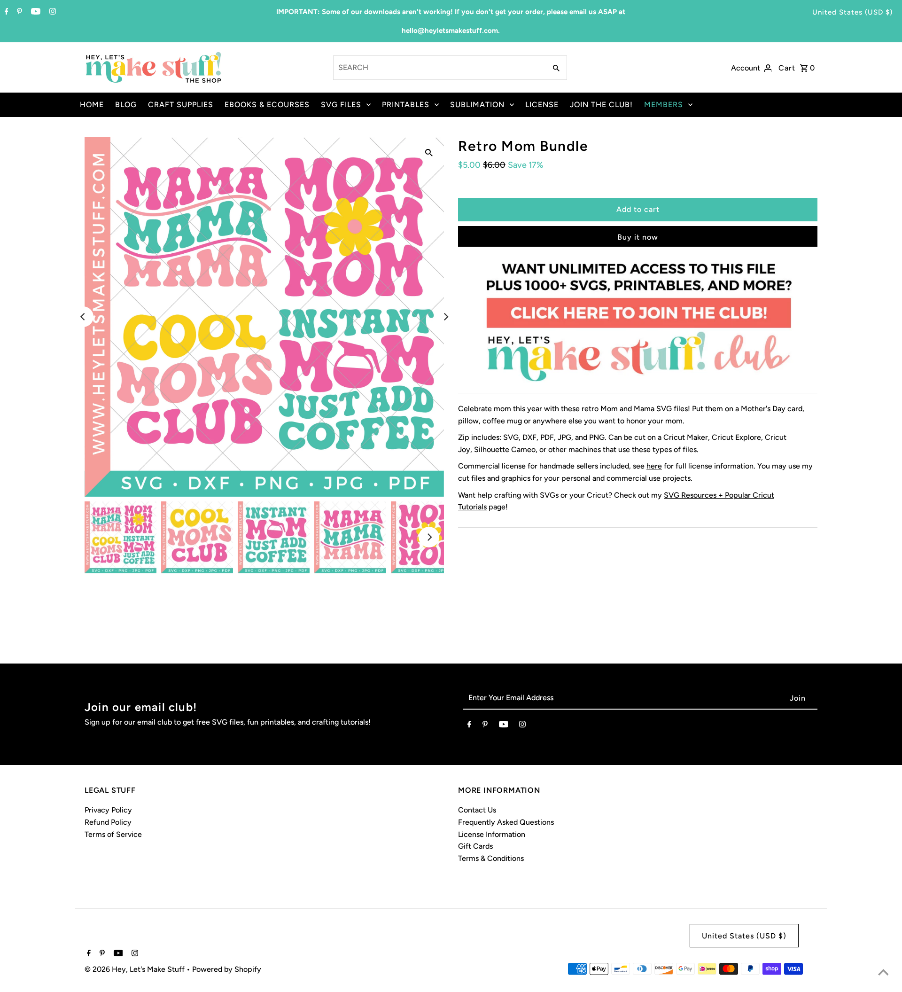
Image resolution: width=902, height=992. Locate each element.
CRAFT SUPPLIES (180, 104)
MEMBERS (663, 104)
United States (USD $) (852, 12)
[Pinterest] (18, 12)
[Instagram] (51, 12)
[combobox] (439, 67)
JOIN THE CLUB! (601, 104)
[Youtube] (34, 12)
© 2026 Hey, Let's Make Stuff (136, 969)
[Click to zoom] (429, 152)
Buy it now (637, 237)
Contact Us (477, 809)
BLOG (126, 104)
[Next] (445, 316)
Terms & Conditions (491, 858)
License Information (491, 834)
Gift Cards (475, 846)
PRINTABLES (405, 104)
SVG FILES (341, 104)
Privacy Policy (108, 809)
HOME (92, 104)
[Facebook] (5, 12)
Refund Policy (108, 822)
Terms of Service (113, 834)
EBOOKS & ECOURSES (267, 104)
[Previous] (83, 316)
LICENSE (542, 104)
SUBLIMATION (477, 104)
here (654, 465)
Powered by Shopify (226, 969)
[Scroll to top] (883, 973)
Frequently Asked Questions (506, 822)
